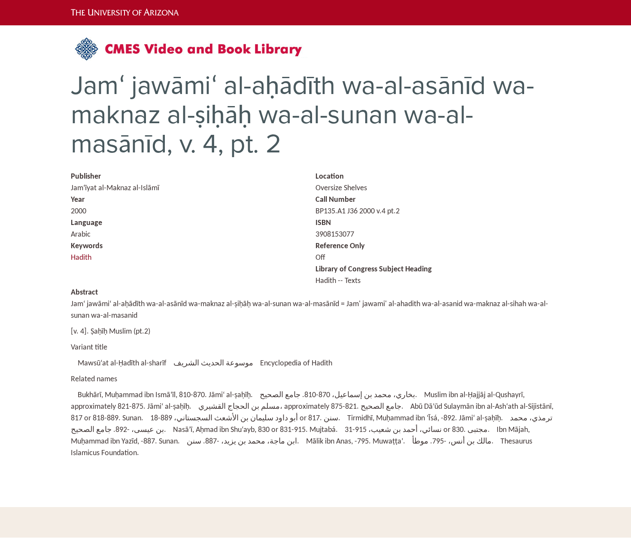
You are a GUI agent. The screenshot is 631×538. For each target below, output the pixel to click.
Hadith (81, 258)
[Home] (193, 52)
